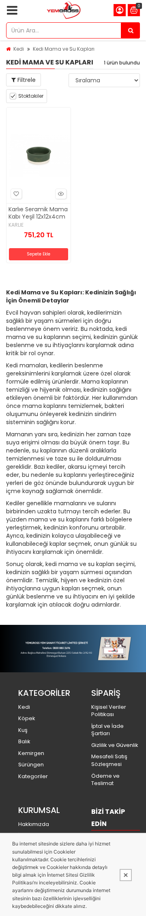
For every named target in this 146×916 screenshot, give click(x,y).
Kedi (18, 48)
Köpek (26, 718)
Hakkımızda (33, 824)
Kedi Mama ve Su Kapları (63, 48)
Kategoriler (33, 776)
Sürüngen (31, 764)
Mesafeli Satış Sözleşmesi (109, 760)
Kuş (23, 730)
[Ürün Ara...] (130, 30)
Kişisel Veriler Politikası (108, 711)
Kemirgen (31, 753)
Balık (24, 741)
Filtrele (26, 80)
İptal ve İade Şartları (107, 730)
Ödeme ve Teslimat (105, 779)
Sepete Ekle (38, 254)
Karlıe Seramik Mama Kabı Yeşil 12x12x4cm (38, 213)
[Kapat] (126, 875)
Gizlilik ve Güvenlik (114, 745)
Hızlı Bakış (61, 194)
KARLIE (16, 225)
